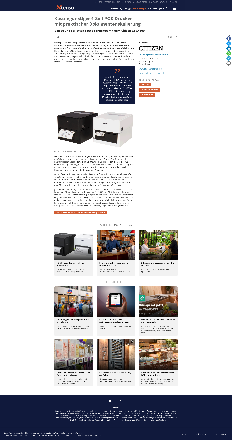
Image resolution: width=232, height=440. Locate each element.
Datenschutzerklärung (22, 435)
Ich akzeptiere (221, 434)
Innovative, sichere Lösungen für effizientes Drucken (114, 264)
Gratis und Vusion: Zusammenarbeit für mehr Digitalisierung (73, 374)
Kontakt (153, 2)
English (174, 2)
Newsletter (142, 2)
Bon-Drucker (147, 94)
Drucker (145, 84)
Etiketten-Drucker (149, 89)
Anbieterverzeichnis (105, 2)
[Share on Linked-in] (228, 48)
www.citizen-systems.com (150, 68)
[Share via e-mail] (228, 63)
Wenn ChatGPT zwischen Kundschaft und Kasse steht (158, 321)
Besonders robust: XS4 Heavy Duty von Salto (115, 374)
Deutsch (164, 2)
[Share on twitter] (228, 43)
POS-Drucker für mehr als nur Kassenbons (70, 264)
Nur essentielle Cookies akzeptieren (196, 434)
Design (127, 8)
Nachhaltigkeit (156, 8)
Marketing (116, 8)
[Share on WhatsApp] (228, 53)
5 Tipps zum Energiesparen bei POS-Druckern (157, 264)
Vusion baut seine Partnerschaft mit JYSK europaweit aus (157, 374)
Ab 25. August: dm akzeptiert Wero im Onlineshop (73, 321)
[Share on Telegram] (228, 58)
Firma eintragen (125, 2)
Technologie (139, 8)
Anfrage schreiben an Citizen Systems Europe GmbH (80, 212)
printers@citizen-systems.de (152, 73)
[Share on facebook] (228, 38)
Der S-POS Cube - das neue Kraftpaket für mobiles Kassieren (114, 321)
